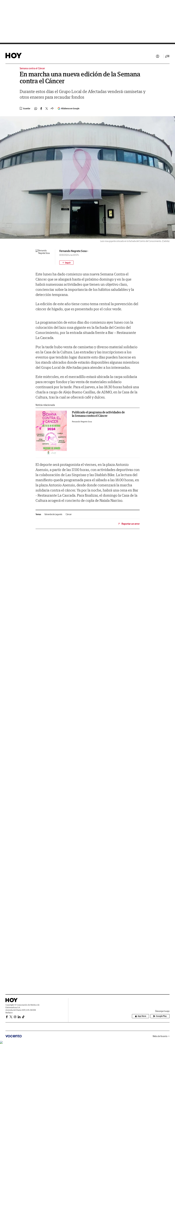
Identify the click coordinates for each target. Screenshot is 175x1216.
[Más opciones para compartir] (52, 109)
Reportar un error (131, 523)
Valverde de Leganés (53, 514)
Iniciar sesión (158, 56)
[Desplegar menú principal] (167, 56)
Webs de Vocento (160, 1036)
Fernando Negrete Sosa (73, 251)
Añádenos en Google (70, 108)
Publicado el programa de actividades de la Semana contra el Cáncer (98, 414)
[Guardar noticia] (25, 108)
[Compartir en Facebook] (41, 109)
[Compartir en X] (47, 109)
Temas (38, 514)
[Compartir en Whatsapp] (36, 109)
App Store (142, 1016)
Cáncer (69, 514)
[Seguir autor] (66, 263)
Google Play (161, 1016)
